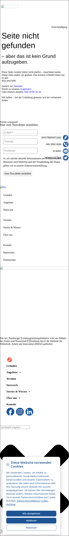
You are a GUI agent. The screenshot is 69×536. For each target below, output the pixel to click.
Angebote (8, 202)
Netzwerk (8, 209)
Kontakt (7, 245)
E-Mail (57, 151)
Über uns (8, 234)
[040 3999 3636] (65, 144)
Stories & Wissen (12, 227)
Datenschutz (9, 259)
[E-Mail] (65, 151)
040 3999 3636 (53, 144)
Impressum (8, 252)
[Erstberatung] (65, 137)
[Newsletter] (65, 158)
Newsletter (53, 157)
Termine (7, 220)
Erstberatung (51, 137)
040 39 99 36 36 (32, 92)
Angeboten (25, 89)
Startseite (18, 86)
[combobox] (15, 427)
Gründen (7, 195)
